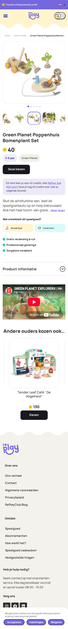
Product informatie (20, 269)
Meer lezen (58, 210)
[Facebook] (15, 606)
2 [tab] (31, 106)
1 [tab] (28, 106)
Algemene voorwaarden (21, 490)
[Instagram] (6, 606)
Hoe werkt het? (15, 543)
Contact (11, 483)
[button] (62, 5)
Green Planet (20, 35)
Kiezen (34, 415)
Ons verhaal (13, 476)
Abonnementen (16, 536)
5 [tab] (40, 106)
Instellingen (36, 622)
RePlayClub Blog (16, 505)
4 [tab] (37, 106)
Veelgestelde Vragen (19, 557)
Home (7, 35)
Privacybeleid (14, 497)
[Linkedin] (23, 606)
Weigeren (56, 622)
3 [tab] (34, 106)
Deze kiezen (16, 169)
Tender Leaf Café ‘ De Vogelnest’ (34, 394)
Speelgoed (12, 529)
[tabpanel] (34, 72)
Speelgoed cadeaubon (21, 550)
